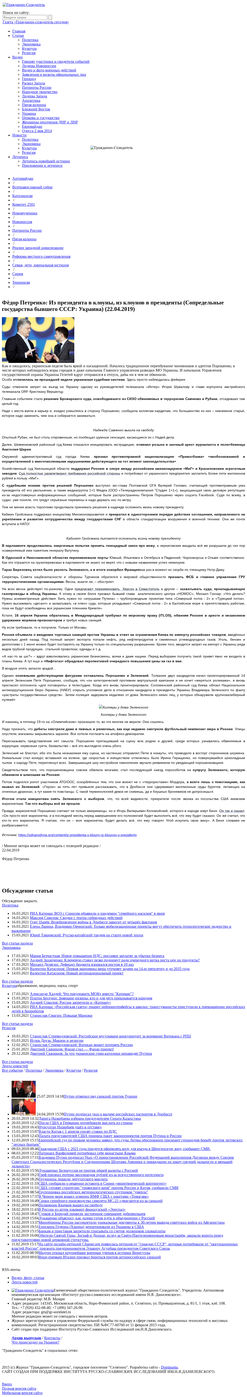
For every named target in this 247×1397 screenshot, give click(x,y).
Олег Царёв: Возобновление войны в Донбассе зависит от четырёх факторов (93, 922)
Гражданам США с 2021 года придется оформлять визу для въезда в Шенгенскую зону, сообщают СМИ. (125, 1149)
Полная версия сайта (19, 1388)
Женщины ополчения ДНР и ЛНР (50, 122)
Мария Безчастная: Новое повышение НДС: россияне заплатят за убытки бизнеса (97, 956)
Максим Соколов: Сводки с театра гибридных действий (76, 918)
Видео (17, 57)
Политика (30, 40)
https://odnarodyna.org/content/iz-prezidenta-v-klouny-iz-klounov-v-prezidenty (77, 835)
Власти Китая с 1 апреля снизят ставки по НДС (78, 1131)
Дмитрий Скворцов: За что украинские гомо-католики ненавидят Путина (91, 1053)
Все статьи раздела (17, 943)
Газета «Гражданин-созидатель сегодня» (36, 22)
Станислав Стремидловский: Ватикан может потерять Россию (81, 1045)
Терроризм (21, 282)
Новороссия (22, 222)
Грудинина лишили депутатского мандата (73, 1179)
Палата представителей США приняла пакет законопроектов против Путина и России (110, 1136)
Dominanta (169, 1367)
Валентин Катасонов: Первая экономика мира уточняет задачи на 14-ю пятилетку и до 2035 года (110, 969)
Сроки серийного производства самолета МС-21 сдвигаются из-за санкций (101, 1201)
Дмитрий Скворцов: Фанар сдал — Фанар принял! (72, 1049)
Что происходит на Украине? (35, 1342)
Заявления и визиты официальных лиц (54, 74)
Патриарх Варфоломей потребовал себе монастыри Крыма (87, 1153)
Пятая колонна (34, 105)
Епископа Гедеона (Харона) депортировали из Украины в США (91, 1227)
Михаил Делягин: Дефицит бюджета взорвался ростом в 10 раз (82, 964)
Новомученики (24, 213)
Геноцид (29, 79)
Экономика (31, 44)
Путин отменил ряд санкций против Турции (100, 1096)
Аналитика (31, 100)
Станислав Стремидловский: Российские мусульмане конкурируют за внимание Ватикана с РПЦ (110, 1036)
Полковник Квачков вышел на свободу (71, 1205)
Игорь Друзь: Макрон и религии (56, 1040)
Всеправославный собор (32, 187)
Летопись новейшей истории (46, 161)
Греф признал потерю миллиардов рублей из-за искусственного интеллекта (101, 1175)
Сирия (17, 274)
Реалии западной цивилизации (37, 248)
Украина (29, 113)
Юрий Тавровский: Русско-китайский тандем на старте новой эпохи (86, 935)
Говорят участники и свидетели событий (55, 61)
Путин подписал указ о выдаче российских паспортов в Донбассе (118, 1114)
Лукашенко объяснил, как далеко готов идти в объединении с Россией (97, 1218)
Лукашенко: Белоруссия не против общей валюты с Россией (88, 1170)
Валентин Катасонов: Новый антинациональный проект (77, 973)
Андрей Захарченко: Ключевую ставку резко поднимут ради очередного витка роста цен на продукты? (115, 960)
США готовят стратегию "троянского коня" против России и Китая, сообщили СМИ (108, 1188)
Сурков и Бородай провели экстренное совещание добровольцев (92, 1214)
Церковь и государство (41, 118)
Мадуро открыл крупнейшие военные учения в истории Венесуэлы (94, 1253)
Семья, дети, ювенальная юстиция (40, 265)
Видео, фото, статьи (28, 1278)
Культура (29, 48)
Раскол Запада (33, 83)
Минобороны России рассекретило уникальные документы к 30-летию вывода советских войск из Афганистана (132, 1222)
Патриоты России (36, 87)
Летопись (20, 157)
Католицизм (22, 196)
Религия (28, 53)
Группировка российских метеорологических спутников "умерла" (93, 1192)
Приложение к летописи (42, 165)
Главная (18, 31)
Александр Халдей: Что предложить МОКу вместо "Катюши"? (82, 994)
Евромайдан (32, 126)
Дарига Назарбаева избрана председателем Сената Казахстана (90, 1118)
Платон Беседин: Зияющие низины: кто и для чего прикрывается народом (91, 998)
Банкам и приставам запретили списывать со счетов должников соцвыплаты (102, 1231)
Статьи (18, 35)
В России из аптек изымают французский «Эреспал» (82, 1209)
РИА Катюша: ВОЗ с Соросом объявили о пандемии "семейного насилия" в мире (97, 913)
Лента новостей (15, 1066)
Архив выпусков (26, 1338)
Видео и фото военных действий (49, 70)
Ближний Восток (36, 109)
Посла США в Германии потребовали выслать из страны (86, 1123)
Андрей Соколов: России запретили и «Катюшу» (70, 1002)
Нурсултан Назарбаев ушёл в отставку (70, 1127)
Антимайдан (22, 178)
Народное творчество (39, 92)
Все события (12, 1070)
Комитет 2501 (23, 204)
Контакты (52, 1338)
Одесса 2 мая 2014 (37, 131)
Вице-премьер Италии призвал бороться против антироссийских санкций (100, 1257)
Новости (19, 135)
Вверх (7, 1384)
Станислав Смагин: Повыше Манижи (61, 1015)
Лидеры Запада (34, 96)
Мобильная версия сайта (22, 1393)
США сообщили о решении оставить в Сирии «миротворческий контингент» (102, 1183)
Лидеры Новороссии (39, 66)
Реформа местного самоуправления (41, 256)
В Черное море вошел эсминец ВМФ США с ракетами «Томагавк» (94, 1196)
